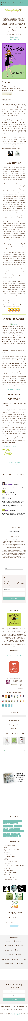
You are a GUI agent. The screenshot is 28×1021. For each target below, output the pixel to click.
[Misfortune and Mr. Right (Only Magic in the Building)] (3, 706)
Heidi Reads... (7, 852)
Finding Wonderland (9, 845)
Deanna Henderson (18, 18)
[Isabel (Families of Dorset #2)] (14, 701)
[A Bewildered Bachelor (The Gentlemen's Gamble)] (17, 697)
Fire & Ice (6, 858)
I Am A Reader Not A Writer (11, 849)
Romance (22, 20)
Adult (4, 17)
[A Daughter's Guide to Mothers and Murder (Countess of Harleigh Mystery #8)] (20, 701)
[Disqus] (14, 500)
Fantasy (15, 823)
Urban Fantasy (15, 833)
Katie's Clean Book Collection (12, 861)
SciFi (18, 828)
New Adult (12, 828)
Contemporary (7, 18)
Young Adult (6, 836)
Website (11, 389)
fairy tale (14, 836)
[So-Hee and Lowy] (23, 701)
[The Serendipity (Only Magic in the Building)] (8, 706)
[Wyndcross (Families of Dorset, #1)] (11, 701)
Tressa (13, 680)
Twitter (17, 389)
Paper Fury (7, 867)
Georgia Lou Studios (14, 1014)
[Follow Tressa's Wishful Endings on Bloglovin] (14, 926)
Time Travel (6, 833)
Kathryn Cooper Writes (10, 876)
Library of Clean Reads (10, 877)
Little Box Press (8, 20)
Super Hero (14, 831)
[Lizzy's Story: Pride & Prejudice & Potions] (3, 697)
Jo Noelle (21, 19)
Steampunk (6, 831)
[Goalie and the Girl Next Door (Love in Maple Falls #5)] (5, 701)
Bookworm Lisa (8, 863)
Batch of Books (8, 854)
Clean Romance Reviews (10, 879)
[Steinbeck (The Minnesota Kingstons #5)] (17, 701)
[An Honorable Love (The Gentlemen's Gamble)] (14, 697)
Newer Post (7, 474)
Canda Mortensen (19, 17)
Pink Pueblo (22, 1006)
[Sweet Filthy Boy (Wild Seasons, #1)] (5, 697)
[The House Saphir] (23, 697)
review (16, 20)
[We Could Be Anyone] (8, 697)
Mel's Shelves (7, 860)
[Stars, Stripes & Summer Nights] (11, 697)
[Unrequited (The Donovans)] (8, 701)
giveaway (6, 19)
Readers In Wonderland (10, 872)
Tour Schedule (14, 39)
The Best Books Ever (9, 868)
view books (20, 688)
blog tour (10, 17)
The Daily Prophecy (9, 856)
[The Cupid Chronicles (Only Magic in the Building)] (11, 706)
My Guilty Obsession (9, 870)
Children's (11, 820)
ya (19, 836)
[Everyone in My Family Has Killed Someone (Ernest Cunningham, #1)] (20, 697)
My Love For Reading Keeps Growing (14, 865)
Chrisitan (18, 820)
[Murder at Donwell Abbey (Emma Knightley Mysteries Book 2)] (3, 701)
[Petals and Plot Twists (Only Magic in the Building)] (5, 706)
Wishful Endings (15, 1013)
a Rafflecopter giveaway (9, 446)
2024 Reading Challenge (14, 678)
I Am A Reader (14, 19)
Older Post (21, 474)
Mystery (5, 828)
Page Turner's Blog (9, 874)
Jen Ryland (7, 847)
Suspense (21, 831)
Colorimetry (7, 851)
